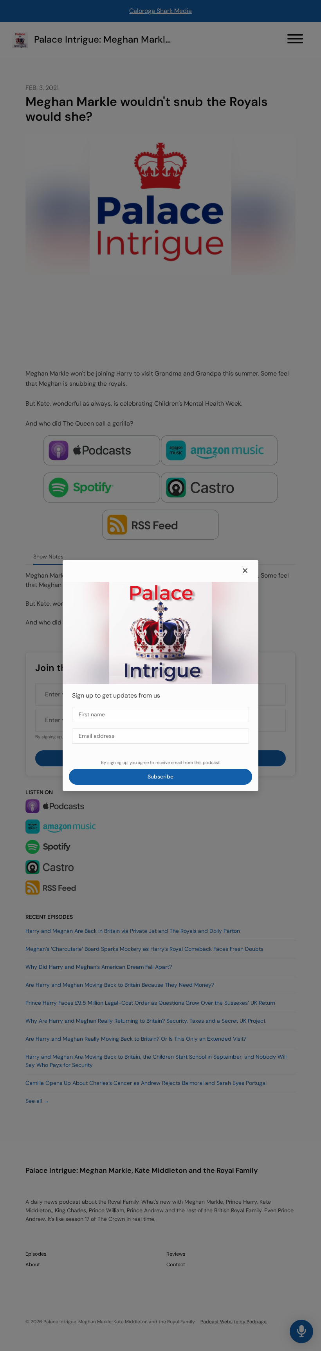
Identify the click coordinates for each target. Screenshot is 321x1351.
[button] (245, 571)
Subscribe (160, 776)
